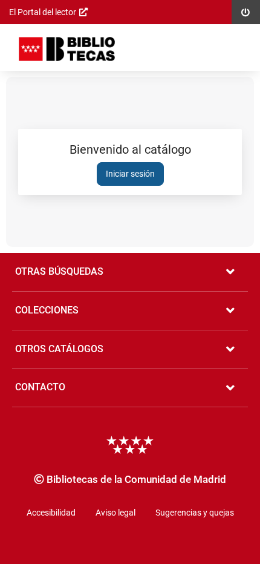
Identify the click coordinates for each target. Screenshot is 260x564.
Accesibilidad (51, 512)
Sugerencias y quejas (194, 512)
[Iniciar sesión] (67, 49)
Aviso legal (115, 512)
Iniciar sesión (130, 174)
